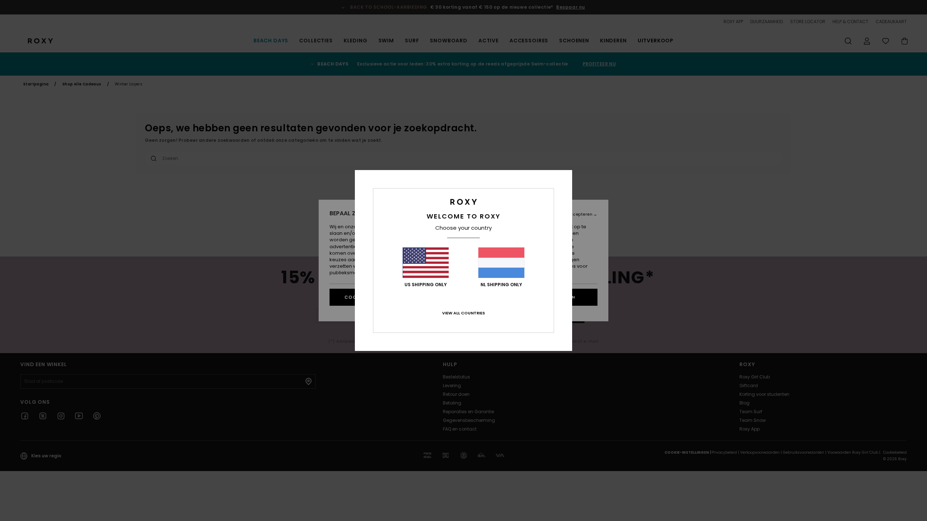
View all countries (463, 313)
